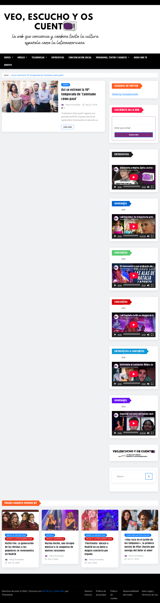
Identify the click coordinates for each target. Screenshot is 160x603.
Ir (149, 476)
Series (7, 57)
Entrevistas (58, 57)
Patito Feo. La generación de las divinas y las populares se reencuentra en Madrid (19, 548)
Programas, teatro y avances (112, 57)
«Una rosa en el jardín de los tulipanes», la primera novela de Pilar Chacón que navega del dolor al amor (139, 545)
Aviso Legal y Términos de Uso (150, 593)
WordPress (47, 591)
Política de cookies (114, 595)
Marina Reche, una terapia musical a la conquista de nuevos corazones (59, 547)
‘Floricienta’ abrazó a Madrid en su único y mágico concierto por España (96, 548)
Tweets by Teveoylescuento (125, 94)
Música (21, 57)
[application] (134, 177)
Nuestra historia (88, 593)
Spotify (8, 65)
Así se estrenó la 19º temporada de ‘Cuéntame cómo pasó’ (38, 75)
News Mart (60, 591)
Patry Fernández (73, 104)
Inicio (6, 75)
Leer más (67, 127)
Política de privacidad (101, 593)
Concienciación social (80, 57)
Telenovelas (38, 57)
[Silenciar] (148, 187)
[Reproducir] (115, 187)
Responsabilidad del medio (131, 593)
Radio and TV (140, 57)
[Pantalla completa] (152, 187)
